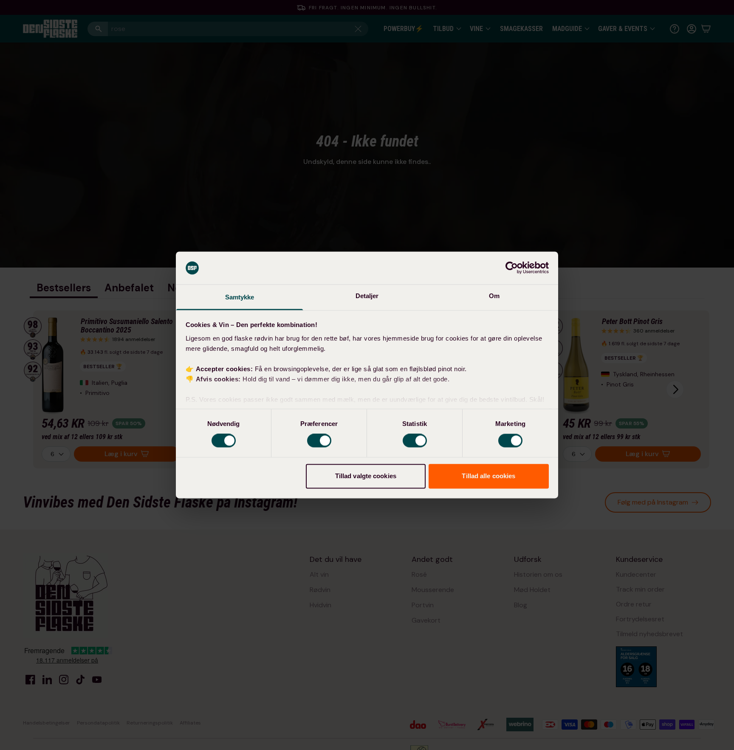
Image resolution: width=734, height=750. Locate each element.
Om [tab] (494, 295)
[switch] (319, 441)
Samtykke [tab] (239, 297)
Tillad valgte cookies (365, 475)
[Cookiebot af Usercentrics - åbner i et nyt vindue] (511, 268)
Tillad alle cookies (488, 475)
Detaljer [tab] (367, 295)
